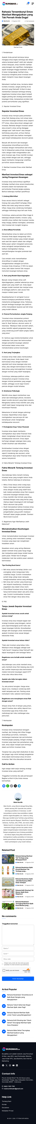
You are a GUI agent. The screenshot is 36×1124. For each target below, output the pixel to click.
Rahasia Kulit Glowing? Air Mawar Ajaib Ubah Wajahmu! (25, 892)
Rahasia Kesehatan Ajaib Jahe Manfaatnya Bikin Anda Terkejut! (24, 880)
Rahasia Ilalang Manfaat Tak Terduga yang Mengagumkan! (24, 858)
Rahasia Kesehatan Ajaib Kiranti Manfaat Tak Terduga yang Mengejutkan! (24, 870)
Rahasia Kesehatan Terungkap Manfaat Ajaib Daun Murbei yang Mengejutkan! (24, 904)
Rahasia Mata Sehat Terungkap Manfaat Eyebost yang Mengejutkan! (18, 1032)
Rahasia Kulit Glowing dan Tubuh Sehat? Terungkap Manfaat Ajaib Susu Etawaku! (19, 1022)
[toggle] (32, 3)
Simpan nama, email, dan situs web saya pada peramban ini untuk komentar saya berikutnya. (16, 963)
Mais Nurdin (7, 21)
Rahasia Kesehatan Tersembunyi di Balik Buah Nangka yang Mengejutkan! (20, 997)
